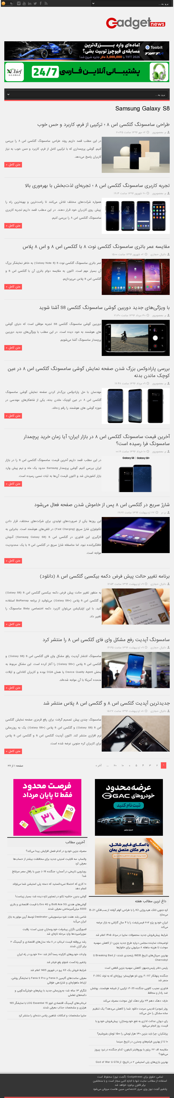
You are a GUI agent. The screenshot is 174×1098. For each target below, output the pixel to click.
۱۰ (123, 766)
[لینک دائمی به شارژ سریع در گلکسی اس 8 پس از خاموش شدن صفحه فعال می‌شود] (136, 552)
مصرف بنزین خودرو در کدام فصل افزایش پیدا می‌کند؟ (56, 851)
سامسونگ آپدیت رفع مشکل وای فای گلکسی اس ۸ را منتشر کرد (106, 639)
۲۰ (115, 766)
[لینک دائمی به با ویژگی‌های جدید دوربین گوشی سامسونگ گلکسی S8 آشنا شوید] (136, 355)
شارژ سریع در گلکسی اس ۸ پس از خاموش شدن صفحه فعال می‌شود (102, 504)
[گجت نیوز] (136, 30)
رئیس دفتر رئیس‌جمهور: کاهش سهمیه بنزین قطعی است (136, 968)
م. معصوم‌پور (159, 132)
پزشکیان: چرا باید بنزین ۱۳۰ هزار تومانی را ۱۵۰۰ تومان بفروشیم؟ (132, 1034)
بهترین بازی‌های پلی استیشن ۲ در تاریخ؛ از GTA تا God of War (132, 1062)
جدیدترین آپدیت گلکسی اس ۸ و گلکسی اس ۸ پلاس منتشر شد (106, 703)
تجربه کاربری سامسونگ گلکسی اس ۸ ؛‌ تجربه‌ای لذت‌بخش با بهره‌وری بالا (97, 185)
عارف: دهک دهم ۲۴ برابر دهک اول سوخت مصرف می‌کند (135, 1001)
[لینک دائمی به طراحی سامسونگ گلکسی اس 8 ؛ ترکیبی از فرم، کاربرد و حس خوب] (136, 172)
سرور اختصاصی (133, 1089)
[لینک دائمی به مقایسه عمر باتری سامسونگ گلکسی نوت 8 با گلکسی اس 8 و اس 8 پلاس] (136, 294)
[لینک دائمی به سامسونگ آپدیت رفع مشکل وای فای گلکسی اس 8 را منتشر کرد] (136, 687)
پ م (163, 513)
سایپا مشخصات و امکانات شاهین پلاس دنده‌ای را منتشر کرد (52, 1016)
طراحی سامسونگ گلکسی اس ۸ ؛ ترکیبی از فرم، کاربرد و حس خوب (103, 124)
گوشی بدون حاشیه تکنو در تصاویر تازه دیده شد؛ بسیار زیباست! (50, 897)
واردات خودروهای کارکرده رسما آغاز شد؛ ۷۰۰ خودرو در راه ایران (51, 954)
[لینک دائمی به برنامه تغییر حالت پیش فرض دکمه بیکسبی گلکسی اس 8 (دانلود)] (136, 624)
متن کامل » (13, 164)
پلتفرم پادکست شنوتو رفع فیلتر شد (66, 962)
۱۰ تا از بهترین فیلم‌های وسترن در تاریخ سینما (142, 1042)
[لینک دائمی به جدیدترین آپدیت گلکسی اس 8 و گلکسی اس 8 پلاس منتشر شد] (136, 751)
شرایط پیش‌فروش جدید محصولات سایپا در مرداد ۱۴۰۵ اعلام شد (132, 935)
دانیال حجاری (158, 254)
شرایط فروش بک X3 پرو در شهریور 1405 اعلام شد (58, 970)
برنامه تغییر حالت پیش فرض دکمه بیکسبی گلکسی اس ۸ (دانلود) (105, 576)
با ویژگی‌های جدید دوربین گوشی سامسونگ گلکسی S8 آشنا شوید (104, 307)
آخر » (98, 766)
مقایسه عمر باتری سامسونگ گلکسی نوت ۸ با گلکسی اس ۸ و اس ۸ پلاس (96, 246)
